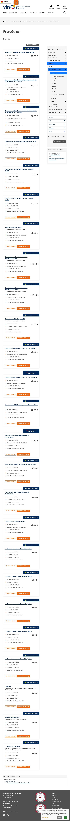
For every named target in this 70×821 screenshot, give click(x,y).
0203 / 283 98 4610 (55, 155)
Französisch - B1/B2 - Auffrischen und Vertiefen (20, 464)
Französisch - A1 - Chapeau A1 (15, 319)
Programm (11, 21)
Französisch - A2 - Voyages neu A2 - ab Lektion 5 (21, 377)
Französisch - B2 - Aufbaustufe (15, 521)
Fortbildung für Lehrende (54, 112)
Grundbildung (51, 52)
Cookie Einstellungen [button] (57, 808)
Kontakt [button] (42, 12)
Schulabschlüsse (52, 55)
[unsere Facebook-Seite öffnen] (4, 815)
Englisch (51, 66)
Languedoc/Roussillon (12, 717)
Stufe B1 (54, 86)
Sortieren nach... (32, 44)
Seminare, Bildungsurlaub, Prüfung (58, 77)
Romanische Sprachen (39, 21)
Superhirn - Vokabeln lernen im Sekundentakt (19, 52)
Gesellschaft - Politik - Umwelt (55, 47)
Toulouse (8, 686)
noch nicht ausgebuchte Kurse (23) (56, 136)
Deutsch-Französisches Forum (58, 95)
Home (5, 12)
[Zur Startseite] (17, 7)
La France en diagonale (12, 746)
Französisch (29, 21)
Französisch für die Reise (13, 227)
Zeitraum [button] (51, 128)
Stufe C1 (54, 91)
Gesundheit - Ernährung (54, 60)
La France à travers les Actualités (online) (18, 549)
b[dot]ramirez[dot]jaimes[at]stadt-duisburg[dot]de (18, 782)
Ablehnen (59, 817)
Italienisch (53, 98)
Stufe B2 (54, 88)
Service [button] (33, 12)
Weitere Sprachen (53, 106)
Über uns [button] (23, 12)
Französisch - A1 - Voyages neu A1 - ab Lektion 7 (21, 348)
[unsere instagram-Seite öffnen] (8, 815)
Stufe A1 (54, 80)
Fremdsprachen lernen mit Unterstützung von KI (20, 141)
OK (65, 817)
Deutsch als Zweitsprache (55, 109)
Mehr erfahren (45, 817)
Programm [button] (13, 12)
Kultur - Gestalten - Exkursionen (55, 49)
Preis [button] (50, 131)
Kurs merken (11, 69)
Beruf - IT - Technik (52, 58)
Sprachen (22, 21)
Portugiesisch (54, 104)
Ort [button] (50, 120)
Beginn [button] (51, 117)
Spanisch (53, 101)
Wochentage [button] (52, 124)
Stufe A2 (54, 83)
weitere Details (23, 69)
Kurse (16, 21)
